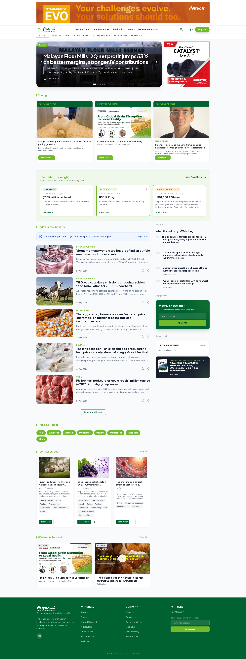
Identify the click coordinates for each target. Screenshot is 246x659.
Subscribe (190, 629)
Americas (54, 433)
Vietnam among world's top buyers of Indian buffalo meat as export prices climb (113, 252)
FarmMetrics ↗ (177, 612)
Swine (67, 36)
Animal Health (138, 36)
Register (202, 29)
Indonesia (133, 433)
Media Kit (130, 627)
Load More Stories (93, 412)
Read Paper (46, 522)
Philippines (85, 433)
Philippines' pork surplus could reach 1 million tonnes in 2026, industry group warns (113, 382)
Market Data (82, 29)
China (42, 439)
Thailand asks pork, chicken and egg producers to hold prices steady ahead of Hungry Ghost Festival (112, 350)
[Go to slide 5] (104, 84)
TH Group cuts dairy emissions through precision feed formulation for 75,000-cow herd (110, 284)
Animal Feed (115, 433)
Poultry (56, 36)
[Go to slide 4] (102, 84)
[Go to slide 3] (100, 84)
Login (190, 29)
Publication (118, 29)
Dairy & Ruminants (84, 36)
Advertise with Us (134, 622)
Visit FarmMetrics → (196, 177)
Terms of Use (132, 636)
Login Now (142, 236)
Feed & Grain (120, 36)
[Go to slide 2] (97, 84)
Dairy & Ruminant (89, 622)
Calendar (203, 345)
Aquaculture (104, 36)
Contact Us (131, 617)
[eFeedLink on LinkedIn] (39, 636)
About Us (130, 612)
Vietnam (69, 433)
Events (131, 29)
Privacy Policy (132, 631)
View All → (144, 451)
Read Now (174, 374)
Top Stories (42, 36)
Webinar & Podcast (148, 29)
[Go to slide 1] (93, 84)
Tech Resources (100, 29)
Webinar (85, 641)
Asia (41, 433)
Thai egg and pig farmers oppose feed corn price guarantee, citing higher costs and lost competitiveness (110, 317)
